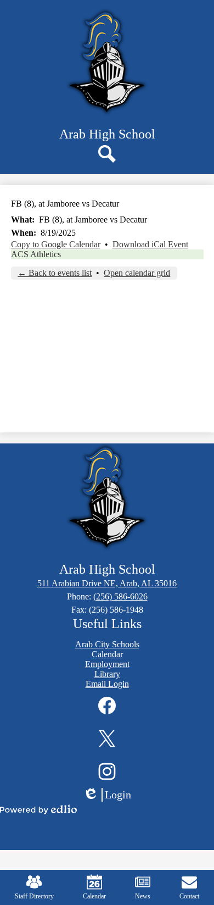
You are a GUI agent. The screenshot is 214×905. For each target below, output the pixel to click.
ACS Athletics (36, 254)
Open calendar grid (137, 272)
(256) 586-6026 (120, 596)
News (142, 896)
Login (111, 795)
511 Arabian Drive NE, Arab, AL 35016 (107, 583)
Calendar (94, 896)
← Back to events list (55, 272)
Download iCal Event (150, 244)
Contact (189, 896)
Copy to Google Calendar (55, 244)
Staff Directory (34, 896)
